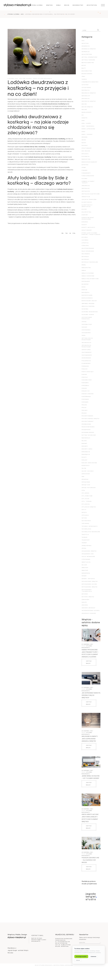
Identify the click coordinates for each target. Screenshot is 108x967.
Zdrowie (85, 605)
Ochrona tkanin (88, 314)
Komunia (85, 221)
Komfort (85, 214)
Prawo (84, 413)
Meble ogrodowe (88, 275)
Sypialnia (85, 515)
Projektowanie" (88, 421)
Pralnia (84, 410)
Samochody (86, 473)
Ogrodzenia (86, 329)
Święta (84, 512)
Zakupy (84, 602)
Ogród (84, 321)
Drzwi (84, 139)
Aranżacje (86, 51)
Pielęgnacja (86, 360)
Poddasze (85, 366)
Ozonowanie (86, 358)
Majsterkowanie (88, 248)
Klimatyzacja (87, 202)
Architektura (87, 54)
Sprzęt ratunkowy (89, 487)
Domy (83, 131)
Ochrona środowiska (90, 311)
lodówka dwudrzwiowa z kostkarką (53, 139)
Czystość (85, 84)
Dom (24, 78)
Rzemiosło (86, 465)
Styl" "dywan (87, 501)
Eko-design (86, 151)
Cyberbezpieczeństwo (90, 82)
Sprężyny (85, 479)
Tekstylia (85, 534)
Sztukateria (86, 520)
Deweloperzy (87, 112)
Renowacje (86, 454)
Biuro (84, 65)
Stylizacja (86, 504)
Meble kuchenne (88, 273)
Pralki (84, 407)
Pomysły (85, 377)
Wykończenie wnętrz (90, 581)
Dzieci (84, 142)
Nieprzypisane (87, 295)
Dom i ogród (86, 123)
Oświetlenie (86, 349)
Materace (85, 256)
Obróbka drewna (88, 303)
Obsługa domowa (88, 306)
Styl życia (85, 498)
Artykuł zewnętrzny (90, 57)
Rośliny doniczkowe (89, 462)
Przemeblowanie (88, 432)
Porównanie (86, 396)
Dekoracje (86, 98)
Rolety (84, 457)
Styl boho (85, 493)
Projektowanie (87, 415)
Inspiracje (86, 188)
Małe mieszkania (88, 251)
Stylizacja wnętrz (89, 507)
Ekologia (85, 153)
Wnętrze (85, 570)
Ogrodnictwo (87, 324)
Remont (84, 443)
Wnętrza (85, 567)
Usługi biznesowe (88, 556)
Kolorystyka (86, 212)
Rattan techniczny (89, 435)
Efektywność (87, 148)
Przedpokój (86, 429)
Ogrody (84, 327)
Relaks (84, 440)
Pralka (84, 404)
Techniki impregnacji (90, 526)
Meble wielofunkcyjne (90, 278)
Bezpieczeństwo (88, 62)
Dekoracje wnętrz (89, 101)
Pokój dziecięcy (88, 371)
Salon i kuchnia (88, 471)
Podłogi (85, 369)
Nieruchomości (87, 298)
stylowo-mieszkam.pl (45, 78)
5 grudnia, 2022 (13, 78)
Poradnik (85, 382)
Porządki (85, 402)
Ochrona (85, 309)
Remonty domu (87, 449)
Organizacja (86, 342)
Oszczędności (87, 355)
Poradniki (85, 385)
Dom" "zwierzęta (88, 126)
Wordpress (86, 573)
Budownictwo (87, 71)
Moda (84, 287)
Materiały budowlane (90, 262)
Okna (83, 335)
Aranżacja (86, 46)
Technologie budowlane (91, 531)
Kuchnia (29, 78)
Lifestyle (85, 242)
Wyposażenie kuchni (89, 584)
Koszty (84, 224)
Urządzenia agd (88, 553)
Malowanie (86, 253)
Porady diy (86, 391)
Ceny (83, 76)
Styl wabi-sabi (87, 495)
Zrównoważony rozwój (91, 610)
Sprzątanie (86, 482)
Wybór (84, 575)
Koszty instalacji (88, 227)
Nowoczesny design (89, 300)
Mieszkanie (86, 281)
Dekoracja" (86, 95)
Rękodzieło (86, 437)
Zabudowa (85, 599)
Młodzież (85, 284)
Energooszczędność (89, 162)
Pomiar (84, 374)
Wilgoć (84, 564)
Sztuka (84, 518)
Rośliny (84, 460)
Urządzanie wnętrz (89, 551)
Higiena (84, 178)
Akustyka (85, 43)
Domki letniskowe (88, 128)
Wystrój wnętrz (88, 596)
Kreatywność (87, 230)
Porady (84, 388)
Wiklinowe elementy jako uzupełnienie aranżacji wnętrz (90, 738)
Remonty (85, 446)
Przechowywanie (88, 426)
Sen (83, 476)
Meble (84, 270)
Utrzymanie (86, 559)
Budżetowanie (87, 73)
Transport (86, 540)
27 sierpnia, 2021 (87, 644)
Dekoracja (86, 90)
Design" (84, 109)
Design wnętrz (87, 106)
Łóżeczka (85, 245)
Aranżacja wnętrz (89, 48)
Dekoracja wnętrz (89, 93)
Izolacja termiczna (89, 199)
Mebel (84, 264)
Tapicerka (85, 523)
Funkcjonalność (88, 175)
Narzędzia (85, 292)
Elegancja (86, 156)
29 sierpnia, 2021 (87, 730)
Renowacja (86, 451)
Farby (84, 167)
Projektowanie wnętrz (90, 418)
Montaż (84, 289)
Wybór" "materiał (88, 578)
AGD (22, 14)
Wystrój (85, 594)
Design (84, 104)
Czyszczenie (86, 87)
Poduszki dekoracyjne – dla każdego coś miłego (90, 860)
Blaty (84, 68)
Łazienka (85, 240)
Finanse (84, 170)
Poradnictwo (87, 380)
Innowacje (86, 185)
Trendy (84, 542)
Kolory (84, 209)
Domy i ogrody (87, 134)
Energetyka (86, 159)
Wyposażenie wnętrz (90, 586)
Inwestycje (86, 196)
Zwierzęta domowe (89, 613)
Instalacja (86, 191)
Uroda (84, 548)
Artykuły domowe (88, 59)
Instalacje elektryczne (91, 193)
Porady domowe (88, 393)
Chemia (84, 79)
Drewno (85, 137)
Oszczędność (87, 352)
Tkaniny (85, 537)
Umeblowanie (87, 545)
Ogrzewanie (86, 332)
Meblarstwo (86, 267)
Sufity (84, 509)
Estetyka (85, 164)
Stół (83, 490)
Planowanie (86, 363)
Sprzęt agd (86, 484)
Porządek (85, 399)
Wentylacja (86, 562)
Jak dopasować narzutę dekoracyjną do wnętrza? (91, 695)
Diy (83, 115)
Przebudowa (86, 424)
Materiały (85, 259)
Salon (84, 468)
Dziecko (85, 145)
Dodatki (85, 117)
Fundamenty (86, 173)
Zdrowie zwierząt (88, 607)
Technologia (86, 529)
